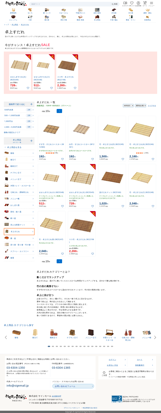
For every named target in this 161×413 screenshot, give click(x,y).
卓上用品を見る (14, 147)
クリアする (152, 106)
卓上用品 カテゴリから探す (19, 325)
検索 (116, 4)
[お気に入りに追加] (28, 88)
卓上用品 (17, 140)
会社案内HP (56, 396)
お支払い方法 (112, 365)
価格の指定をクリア (12, 132)
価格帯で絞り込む (17, 104)
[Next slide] (155, 337)
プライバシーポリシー (72, 408)
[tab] (49, 346)
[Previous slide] (6, 337)
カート (139, 359)
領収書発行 (139, 365)
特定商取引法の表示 (90, 408)
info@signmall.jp (18, 385)
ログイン (112, 359)
